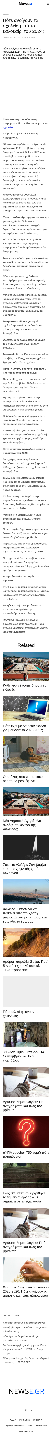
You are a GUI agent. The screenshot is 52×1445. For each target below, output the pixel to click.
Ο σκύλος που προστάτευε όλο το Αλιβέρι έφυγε (23, 779)
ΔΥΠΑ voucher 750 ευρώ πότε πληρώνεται (26, 1155)
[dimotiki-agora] (26, 666)
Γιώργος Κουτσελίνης (11, 37)
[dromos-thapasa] (26, 942)
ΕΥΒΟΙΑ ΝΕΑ (24, 1420)
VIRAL (30, 1425)
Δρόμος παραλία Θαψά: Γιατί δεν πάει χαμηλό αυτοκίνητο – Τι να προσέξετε (25, 966)
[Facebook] (20, 1410)
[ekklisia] (26, 1034)
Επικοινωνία (41, 1425)
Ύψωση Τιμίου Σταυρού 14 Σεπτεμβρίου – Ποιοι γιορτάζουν (23, 1056)
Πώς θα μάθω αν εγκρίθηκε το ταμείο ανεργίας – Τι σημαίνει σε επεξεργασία (24, 1197)
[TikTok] (32, 1410)
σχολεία (8, 127)
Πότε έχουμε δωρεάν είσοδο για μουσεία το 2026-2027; (24, 728)
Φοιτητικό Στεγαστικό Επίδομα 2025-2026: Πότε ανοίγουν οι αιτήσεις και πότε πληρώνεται (26, 1291)
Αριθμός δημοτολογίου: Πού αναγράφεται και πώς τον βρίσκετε (24, 1247)
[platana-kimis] (26, 991)
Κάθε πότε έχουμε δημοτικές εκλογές (24, 687)
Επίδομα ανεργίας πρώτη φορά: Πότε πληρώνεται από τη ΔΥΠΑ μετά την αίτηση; (24, 1349)
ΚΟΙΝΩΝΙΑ (37, 1420)
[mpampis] (26, 754)
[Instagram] (26, 1410)
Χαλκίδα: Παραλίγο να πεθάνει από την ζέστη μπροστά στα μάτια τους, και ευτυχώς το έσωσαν (25, 915)
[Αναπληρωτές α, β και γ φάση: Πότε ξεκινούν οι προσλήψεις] (26, 708)
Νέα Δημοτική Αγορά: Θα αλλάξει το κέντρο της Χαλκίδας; (22, 825)
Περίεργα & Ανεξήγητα (15, 1425)
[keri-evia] (26, 847)
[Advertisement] (26, 89)
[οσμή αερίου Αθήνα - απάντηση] (26, 1132)
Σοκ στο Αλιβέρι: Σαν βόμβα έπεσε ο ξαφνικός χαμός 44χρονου (24, 869)
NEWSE (6, 14)
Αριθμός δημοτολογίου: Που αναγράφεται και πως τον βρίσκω (24, 1106)
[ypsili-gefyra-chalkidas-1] (26, 891)
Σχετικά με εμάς (26, 1431)
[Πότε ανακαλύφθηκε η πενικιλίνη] (26, 1270)
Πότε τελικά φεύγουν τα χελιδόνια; (21, 1014)
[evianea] (26, 1175)
